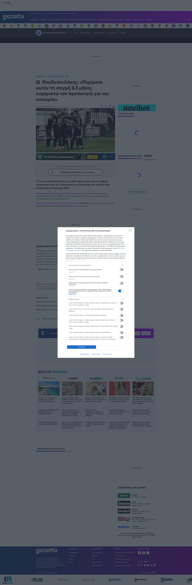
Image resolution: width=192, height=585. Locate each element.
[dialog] (96, 292)
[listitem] (96, 265)
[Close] (130, 231)
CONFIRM (81, 347)
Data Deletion (84, 354)
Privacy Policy (107, 354)
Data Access (96, 354)
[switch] (120, 269)
